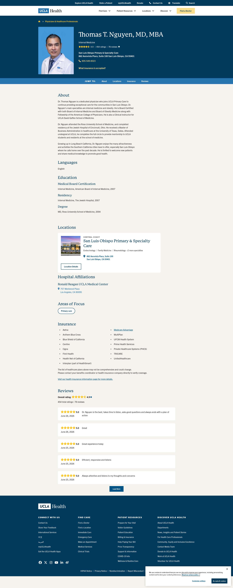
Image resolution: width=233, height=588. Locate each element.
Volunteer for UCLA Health (169, 561)
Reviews (144, 81)
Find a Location (84, 527)
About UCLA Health (166, 522)
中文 (40, 537)
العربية (41, 542)
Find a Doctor (186, 11)
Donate (140, 3)
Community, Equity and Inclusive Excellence (176, 542)
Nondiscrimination (117, 571)
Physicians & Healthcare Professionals (61, 21)
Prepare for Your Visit (127, 522)
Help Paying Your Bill (127, 542)
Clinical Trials (83, 551)
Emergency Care (85, 537)
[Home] (39, 21)
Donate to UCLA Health (167, 551)
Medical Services (85, 546)
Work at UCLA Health (166, 556)
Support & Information (127, 551)
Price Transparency (126, 546)
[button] (84, 3)
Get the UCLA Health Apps (49, 551)
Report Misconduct (136, 571)
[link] (40, 562)
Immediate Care (84, 532)
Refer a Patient (105, 3)
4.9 (92, 46)
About (104, 81)
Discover (164, 11)
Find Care (103, 11)
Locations (146, 11)
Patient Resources (124, 11)
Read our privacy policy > (190, 575)
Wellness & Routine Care (128, 561)
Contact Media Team (166, 546)
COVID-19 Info (124, 556)
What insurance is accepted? (92, 68)
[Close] (227, 569)
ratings (101, 46)
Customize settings (198, 581)
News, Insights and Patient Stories (172, 532)
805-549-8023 (89, 60)
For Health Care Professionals (170, 537)
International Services (47, 532)
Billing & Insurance (126, 537)
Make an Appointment (87, 542)
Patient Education (125, 532)
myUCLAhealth (124, 3)
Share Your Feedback (47, 527)
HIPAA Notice (86, 571)
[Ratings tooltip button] (119, 47)
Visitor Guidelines (125, 527)
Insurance (131, 81)
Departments (163, 527)
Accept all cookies (219, 581)
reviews (112, 46)
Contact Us (157, 3)
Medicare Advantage (123, 329)
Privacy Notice (101, 571)
